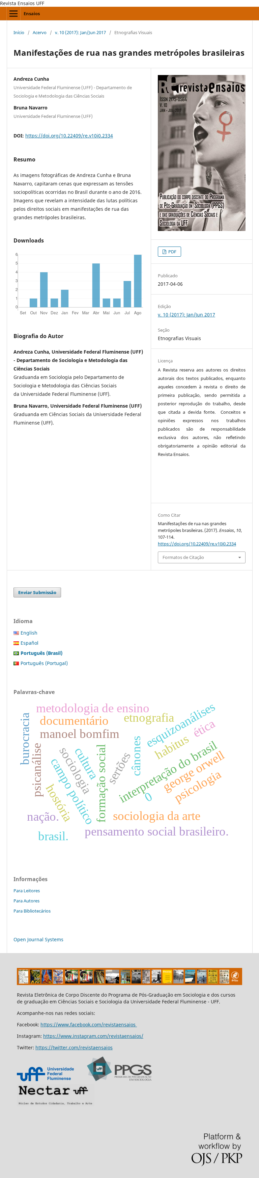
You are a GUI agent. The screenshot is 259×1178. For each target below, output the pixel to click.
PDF (171, 252)
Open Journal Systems (38, 939)
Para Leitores (26, 891)
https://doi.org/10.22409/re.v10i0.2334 (69, 135)
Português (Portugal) (44, 663)
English (29, 633)
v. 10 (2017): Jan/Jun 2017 (80, 32)
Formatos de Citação (183, 557)
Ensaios (32, 13)
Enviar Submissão (37, 592)
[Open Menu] (13, 13)
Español (29, 643)
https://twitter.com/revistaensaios (74, 1047)
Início (18, 32)
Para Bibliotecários (32, 911)
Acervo (40, 32)
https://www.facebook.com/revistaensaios (88, 1024)
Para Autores (26, 901)
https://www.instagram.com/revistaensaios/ (93, 1036)
